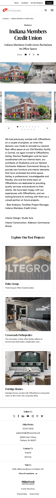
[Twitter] (14, 416)
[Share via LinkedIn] (38, 54)
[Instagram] (33, 416)
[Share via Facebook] (29, 54)
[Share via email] (26, 54)
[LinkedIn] (23, 416)
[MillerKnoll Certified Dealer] (28, 483)
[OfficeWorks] (12, 10)
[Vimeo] (42, 416)
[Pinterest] (37, 416)
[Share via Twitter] (34, 54)
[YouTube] (28, 416)
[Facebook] (18, 416)
